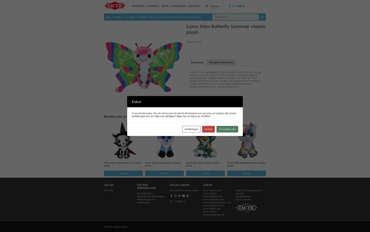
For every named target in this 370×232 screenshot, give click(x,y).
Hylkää (208, 129)
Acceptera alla (227, 129)
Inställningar (191, 129)
